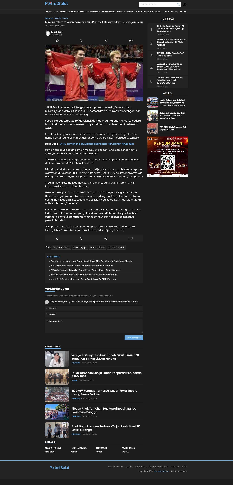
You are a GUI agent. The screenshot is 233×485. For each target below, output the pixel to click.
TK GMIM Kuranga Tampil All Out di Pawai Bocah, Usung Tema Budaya (85, 270)
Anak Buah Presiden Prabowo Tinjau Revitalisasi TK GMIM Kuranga (83, 279)
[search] (178, 4)
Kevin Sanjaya (79, 247)
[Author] (48, 33)
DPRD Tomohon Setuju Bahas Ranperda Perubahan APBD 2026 (97, 143)
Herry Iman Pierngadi (62, 247)
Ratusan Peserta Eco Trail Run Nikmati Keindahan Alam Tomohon (172, 115)
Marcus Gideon (97, 247)
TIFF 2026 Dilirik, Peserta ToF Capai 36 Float (170, 54)
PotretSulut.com (162, 471)
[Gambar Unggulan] (94, 73)
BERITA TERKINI (61, 18)
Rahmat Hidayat (116, 247)
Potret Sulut (56, 32)
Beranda (49, 18)
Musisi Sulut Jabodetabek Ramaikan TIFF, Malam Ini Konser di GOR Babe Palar (172, 103)
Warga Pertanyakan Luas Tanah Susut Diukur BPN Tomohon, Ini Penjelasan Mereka (92, 261)
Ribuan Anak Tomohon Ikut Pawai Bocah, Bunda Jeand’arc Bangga (84, 274)
